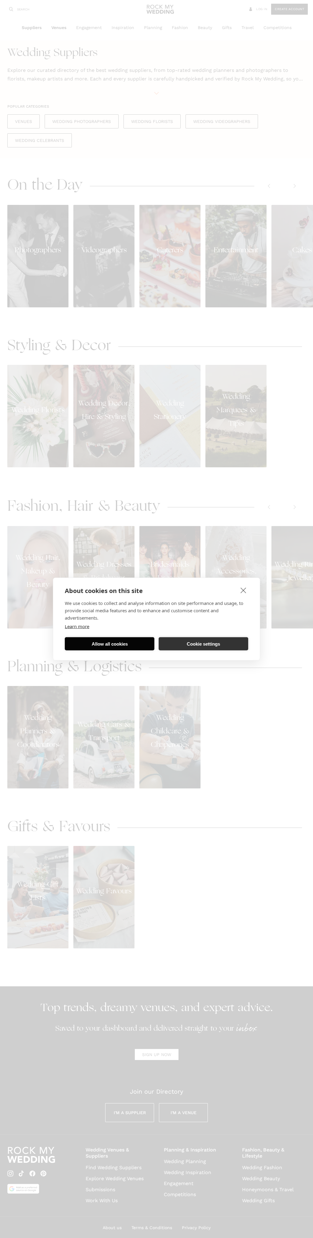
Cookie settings (203, 643)
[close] (243, 590)
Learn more (77, 626)
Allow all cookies (110, 643)
